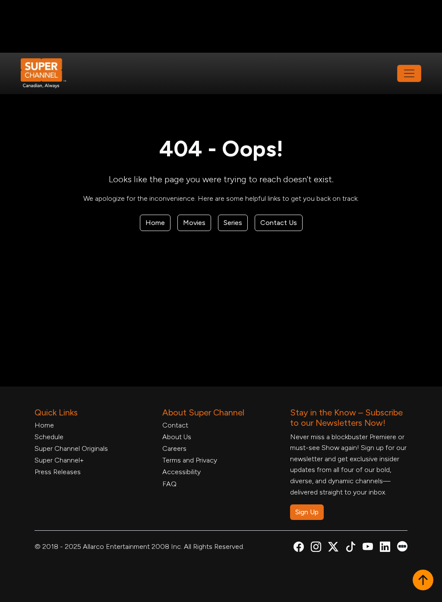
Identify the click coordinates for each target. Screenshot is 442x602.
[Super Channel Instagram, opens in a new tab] (316, 548)
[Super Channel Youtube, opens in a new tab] (368, 548)
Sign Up (307, 512)
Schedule (49, 437)
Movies (194, 223)
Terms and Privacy (189, 460)
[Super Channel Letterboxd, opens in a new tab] (402, 546)
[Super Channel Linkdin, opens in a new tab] (385, 548)
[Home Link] (49, 73)
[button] (423, 580)
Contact (175, 425)
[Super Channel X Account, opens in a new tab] (333, 548)
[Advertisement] (221, 26)
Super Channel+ (59, 460)
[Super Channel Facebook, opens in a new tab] (299, 548)
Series (233, 223)
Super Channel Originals (71, 448)
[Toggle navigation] (409, 73)
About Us (176, 437)
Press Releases (58, 472)
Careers (174, 448)
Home (155, 223)
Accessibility (181, 472)
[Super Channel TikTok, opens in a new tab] (350, 548)
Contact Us (278, 223)
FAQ (169, 484)
